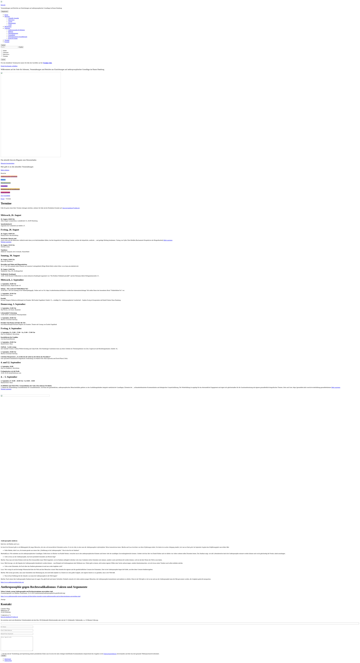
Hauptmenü (5, 11)
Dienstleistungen (13, 33)
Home (6, 15)
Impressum (7, 659)
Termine (6, 40)
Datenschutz (8, 660)
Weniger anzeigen (6, 242)
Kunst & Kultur (13, 38)
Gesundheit (11, 35)
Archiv (10, 21)
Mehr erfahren (5, 170)
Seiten (5, 50)
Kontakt (6, 42)
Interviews (11, 20)
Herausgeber (12, 23)
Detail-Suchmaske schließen (9, 66)
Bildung (10, 31)
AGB (10, 25)
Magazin (7, 16)
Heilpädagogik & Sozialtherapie (17, 37)
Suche (3, 45)
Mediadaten (7, 26)
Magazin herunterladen (7, 163)
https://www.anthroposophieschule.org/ (12, 582)
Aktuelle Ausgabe (13, 18)
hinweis (3, 5)
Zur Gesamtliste (5, 195)
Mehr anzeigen (168, 240)
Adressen (7, 28)
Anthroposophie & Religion (16, 30)
